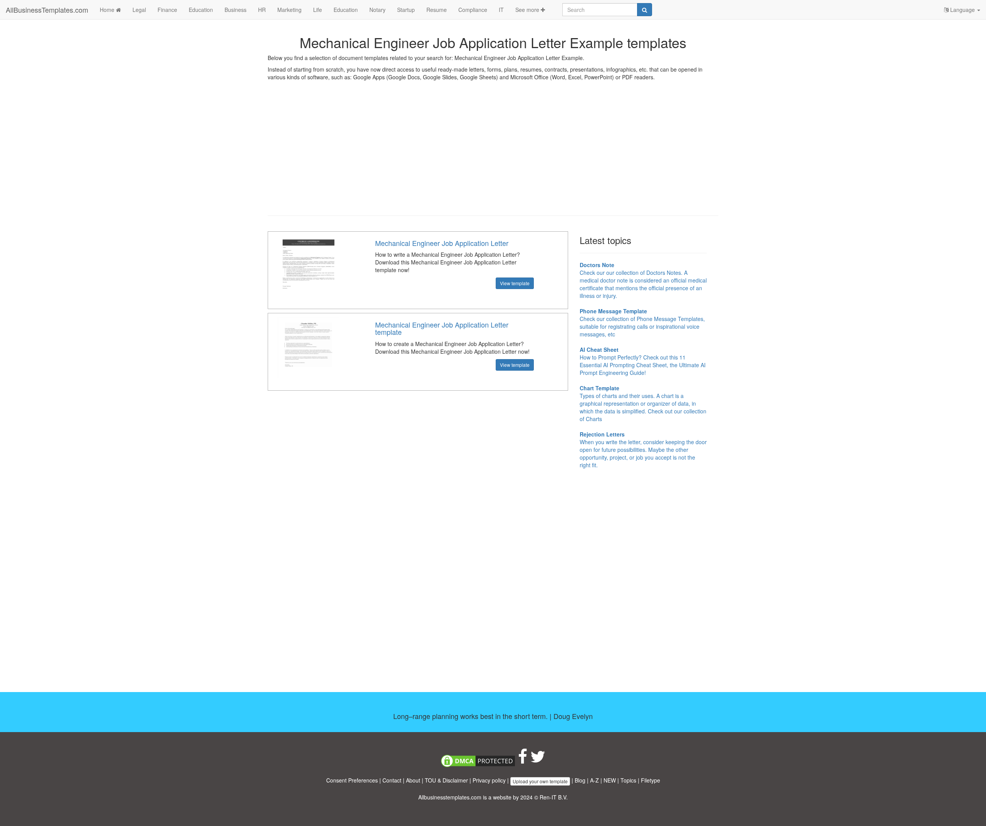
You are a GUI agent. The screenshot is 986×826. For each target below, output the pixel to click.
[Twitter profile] (537, 760)
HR (262, 9)
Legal (139, 9)
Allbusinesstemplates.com (449, 797)
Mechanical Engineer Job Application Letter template (441, 328)
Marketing (289, 9)
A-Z (594, 780)
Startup (406, 9)
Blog (580, 780)
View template (515, 283)
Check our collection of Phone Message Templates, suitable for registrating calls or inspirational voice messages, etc (642, 322)
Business (235, 9)
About (413, 780)
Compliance (472, 9)
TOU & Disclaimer (446, 780)
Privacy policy (489, 780)
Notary (377, 9)
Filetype (650, 780)
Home (108, 9)
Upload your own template (540, 781)
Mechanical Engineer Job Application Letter (441, 243)
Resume (436, 9)
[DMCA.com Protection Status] (477, 760)
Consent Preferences (352, 780)
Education (201, 9)
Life (317, 9)
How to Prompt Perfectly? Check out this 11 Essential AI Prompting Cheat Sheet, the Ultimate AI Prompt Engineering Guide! (643, 361)
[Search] (644, 9)
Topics (628, 780)
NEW (610, 780)
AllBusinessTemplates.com (47, 10)
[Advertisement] (493, 154)
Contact (391, 780)
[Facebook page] (522, 760)
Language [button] (962, 9)
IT (501, 9)
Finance (167, 9)
